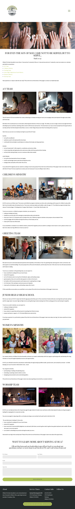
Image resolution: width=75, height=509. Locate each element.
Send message (37, 479)
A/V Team (6, 66)
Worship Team (7, 76)
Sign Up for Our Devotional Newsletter (37, 504)
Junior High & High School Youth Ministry (13, 72)
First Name (5, 454)
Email (4, 460)
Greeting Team (7, 70)
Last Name (40, 454)
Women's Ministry (8, 74)
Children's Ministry (8, 68)
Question (5, 467)
